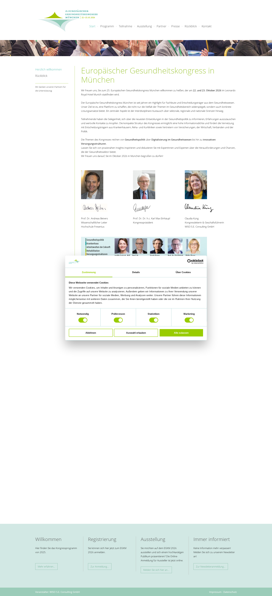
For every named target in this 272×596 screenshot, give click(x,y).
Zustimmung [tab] (89, 272)
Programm (107, 26)
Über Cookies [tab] (183, 272)
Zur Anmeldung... (100, 566)
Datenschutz (230, 591)
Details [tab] (136, 272)
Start (92, 26)
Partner (161, 26)
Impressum (215, 591)
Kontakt (207, 26)
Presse (175, 26)
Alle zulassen (181, 332)
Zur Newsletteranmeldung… (210, 566)
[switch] (118, 320)
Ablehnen (90, 332)
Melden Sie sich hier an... (156, 569)
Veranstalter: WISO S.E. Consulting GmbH (57, 591)
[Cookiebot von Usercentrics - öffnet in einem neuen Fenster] (189, 261)
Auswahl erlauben (136, 332)
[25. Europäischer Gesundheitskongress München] (67, 20)
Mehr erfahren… (46, 566)
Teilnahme (125, 26)
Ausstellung (144, 26)
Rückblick (191, 26)
